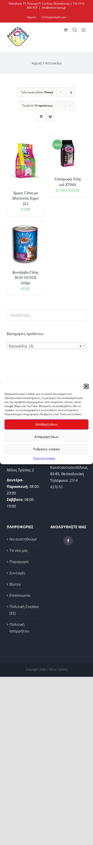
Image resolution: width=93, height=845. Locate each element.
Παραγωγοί (19, 561)
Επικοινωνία (19, 595)
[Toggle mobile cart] (65, 30)
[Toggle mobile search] (74, 30)
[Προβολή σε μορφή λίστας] (50, 116)
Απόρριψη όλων (46, 437)
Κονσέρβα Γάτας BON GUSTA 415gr (25, 277)
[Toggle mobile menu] (83, 30)
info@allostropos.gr (54, 7)
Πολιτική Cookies (44, 458)
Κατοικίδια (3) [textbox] (45, 346)
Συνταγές (17, 572)
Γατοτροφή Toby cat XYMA (67, 182)
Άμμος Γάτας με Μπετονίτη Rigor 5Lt (25, 198)
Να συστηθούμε (23, 539)
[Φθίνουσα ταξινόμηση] (71, 92)
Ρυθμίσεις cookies (46, 449)
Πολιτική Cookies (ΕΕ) (24, 610)
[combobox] (46, 346)
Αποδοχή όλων (46, 424)
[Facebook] (68, 540)
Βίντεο (15, 584)
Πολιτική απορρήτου (19, 627)
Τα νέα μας (18, 550)
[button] (86, 386)
